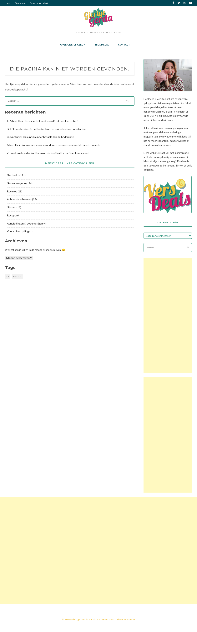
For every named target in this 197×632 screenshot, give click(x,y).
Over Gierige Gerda (72, 44)
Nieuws (11, 207)
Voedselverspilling (18, 231)
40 (7, 276)
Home (8, 3)
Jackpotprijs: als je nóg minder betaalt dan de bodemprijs (40, 136)
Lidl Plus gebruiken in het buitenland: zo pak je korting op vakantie (46, 129)
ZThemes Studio (125, 619)
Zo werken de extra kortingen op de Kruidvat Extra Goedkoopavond (47, 153)
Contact (124, 44)
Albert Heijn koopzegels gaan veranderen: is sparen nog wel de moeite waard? (53, 145)
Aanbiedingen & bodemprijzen (25, 223)
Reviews (12, 191)
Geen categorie (16, 183)
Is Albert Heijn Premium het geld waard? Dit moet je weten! (42, 121)
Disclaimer (21, 3)
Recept (11, 215)
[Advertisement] (168, 315)
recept (17, 276)
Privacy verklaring (40, 3)
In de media (102, 44)
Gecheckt (13, 175)
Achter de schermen (19, 199)
